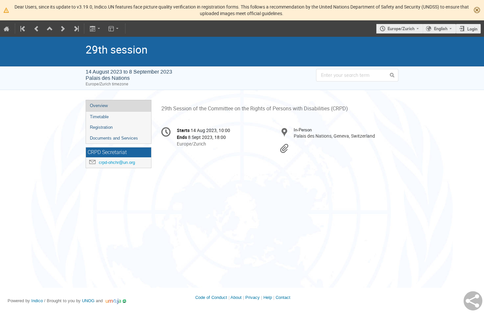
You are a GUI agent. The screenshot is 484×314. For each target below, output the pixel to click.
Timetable (99, 116)
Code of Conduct (211, 297)
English (440, 29)
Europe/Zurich (401, 29)
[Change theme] (114, 28)
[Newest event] (75, 28)
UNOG (88, 300)
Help (267, 297)
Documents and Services (114, 138)
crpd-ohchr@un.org (117, 162)
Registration (101, 127)
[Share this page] (473, 301)
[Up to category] (49, 28)
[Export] (95, 28)
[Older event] (36, 28)
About (236, 297)
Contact (283, 297)
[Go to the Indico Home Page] (6, 28)
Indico (37, 300)
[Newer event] (62, 28)
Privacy (252, 297)
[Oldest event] (23, 28)
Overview (99, 105)
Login (472, 29)
